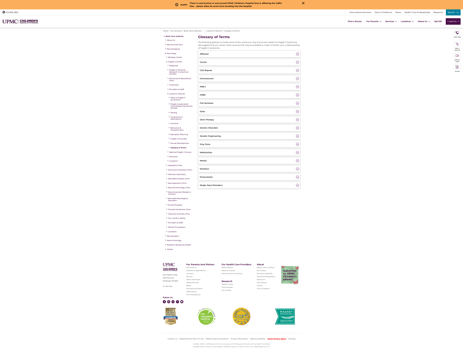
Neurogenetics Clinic (177, 183)
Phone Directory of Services (232, 273)
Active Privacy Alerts (277, 339)
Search (451, 12)
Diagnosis (173, 66)
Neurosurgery (173, 236)
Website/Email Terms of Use (191, 339)
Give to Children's (383, 12)
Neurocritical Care (175, 45)
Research (438, 12)
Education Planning (179, 134)
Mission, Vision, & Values (265, 267)
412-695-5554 (11, 12)
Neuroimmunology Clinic (179, 188)
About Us (171, 40)
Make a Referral (227, 267)
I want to (452, 21)
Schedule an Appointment (196, 270)
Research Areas (227, 284)
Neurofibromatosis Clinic (179, 179)
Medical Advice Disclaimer (217, 339)
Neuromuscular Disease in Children (179, 193)
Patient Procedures (176, 227)
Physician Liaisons (228, 270)
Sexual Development (179, 143)
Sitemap (291, 339)
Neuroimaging (173, 49)
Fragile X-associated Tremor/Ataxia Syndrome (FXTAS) (181, 106)
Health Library (191, 291)
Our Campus (261, 270)
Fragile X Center (175, 62)
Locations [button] (406, 21)
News (398, 12)
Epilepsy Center (175, 57)
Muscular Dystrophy (177, 174)
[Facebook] (164, 302)
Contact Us (172, 339)
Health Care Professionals (417, 12)
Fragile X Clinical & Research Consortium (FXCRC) (178, 72)
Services (189, 276)
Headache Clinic (175, 165)
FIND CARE (457, 37)
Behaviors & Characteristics (177, 129)
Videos (170, 249)
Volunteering (261, 282)
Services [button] (390, 21)
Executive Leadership (264, 273)
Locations (173, 161)
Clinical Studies (227, 287)
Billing (188, 285)
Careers (259, 285)
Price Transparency (193, 294)
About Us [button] (423, 21)
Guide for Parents (177, 94)
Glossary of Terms (178, 148)
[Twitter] (177, 301)
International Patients (194, 288)
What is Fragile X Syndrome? (177, 99)
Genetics (174, 123)
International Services (360, 12)
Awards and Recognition (266, 276)
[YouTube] (181, 302)
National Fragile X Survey (180, 152)
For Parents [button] (372, 21)
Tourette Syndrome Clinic (179, 209)
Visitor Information (193, 279)
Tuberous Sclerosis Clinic (179, 214)
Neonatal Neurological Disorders (178, 199)
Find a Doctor (355, 21)
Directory (173, 157)
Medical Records (192, 282)
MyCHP (438, 21)
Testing (173, 113)
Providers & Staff (176, 89)
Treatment (174, 85)
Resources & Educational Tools (180, 79)
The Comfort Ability (176, 218)
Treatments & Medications (176, 118)
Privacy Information (239, 339)
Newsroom (261, 279)
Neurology (171, 53)
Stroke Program (175, 205)
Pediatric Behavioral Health (179, 245)
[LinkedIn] (173, 302)
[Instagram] (168, 302)
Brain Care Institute (174, 36)
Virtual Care (457, 60)
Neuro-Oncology (174, 240)
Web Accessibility (257, 339)
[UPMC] (20, 21)
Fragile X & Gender (178, 139)
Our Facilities (226, 290)
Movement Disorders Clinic (180, 170)
